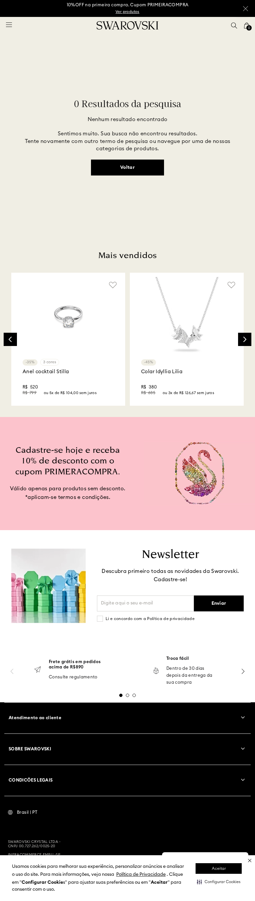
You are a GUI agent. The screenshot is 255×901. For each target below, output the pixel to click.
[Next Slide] (244, 339)
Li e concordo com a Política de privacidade (150, 619)
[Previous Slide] (10, 339)
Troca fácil (177, 659)
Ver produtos (127, 12)
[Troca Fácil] (156, 671)
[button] (219, 881)
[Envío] (37, 670)
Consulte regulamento (73, 677)
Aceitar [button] (219, 868)
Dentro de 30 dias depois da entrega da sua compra (189, 675)
